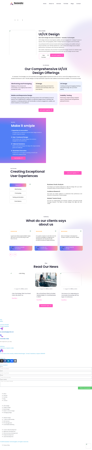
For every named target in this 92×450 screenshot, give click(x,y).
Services (58, 3)
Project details (3, 379)
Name (1, 366)
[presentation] (11, 254)
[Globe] (15, 361)
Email (1, 371)
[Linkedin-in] (8, 361)
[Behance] (11, 361)
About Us (51, 3)
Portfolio (66, 3)
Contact (78, 3)
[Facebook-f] (5, 361)
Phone (1, 375)
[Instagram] (1, 361)
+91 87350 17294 (4, 339)
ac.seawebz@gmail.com (7, 332)
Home (44, 3)
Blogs (72, 3)
